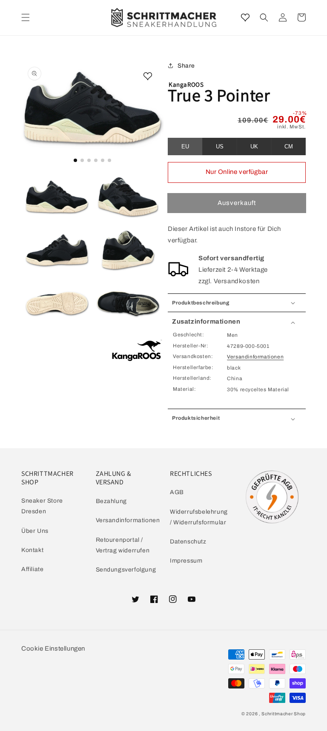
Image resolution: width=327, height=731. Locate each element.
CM (288, 146)
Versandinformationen (255, 357)
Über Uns (35, 531)
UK (254, 146)
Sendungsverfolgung (126, 569)
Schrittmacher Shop (283, 713)
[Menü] (25, 17)
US (220, 146)
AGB (177, 492)
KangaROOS (186, 84)
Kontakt (32, 550)
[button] (264, 17)
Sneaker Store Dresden (42, 506)
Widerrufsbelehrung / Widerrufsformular (199, 517)
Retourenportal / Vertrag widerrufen (123, 545)
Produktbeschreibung (200, 302)
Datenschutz (188, 541)
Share (186, 66)
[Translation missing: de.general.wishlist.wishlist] (245, 17)
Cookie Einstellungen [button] (53, 648)
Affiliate (32, 569)
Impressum (186, 560)
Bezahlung (111, 501)
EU (185, 146)
